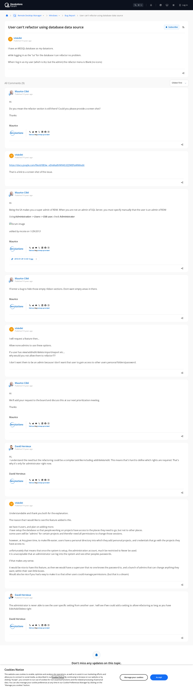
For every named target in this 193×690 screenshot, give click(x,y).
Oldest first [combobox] (177, 82)
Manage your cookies (133, 677)
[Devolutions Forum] (14, 5)
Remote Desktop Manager (30, 15)
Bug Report (70, 15)
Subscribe (173, 27)
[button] (184, 83)
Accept (159, 677)
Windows (53, 15)
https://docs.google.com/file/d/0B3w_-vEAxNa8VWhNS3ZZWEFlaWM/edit (46, 165)
